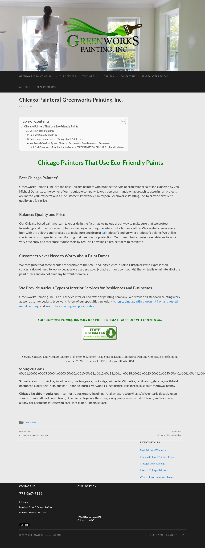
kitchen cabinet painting (127, 301)
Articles (24, 87)
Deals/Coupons (46, 87)
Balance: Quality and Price (43, 134)
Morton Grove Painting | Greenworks (34, 433)
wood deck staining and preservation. (71, 306)
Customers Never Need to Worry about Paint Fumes (57, 139)
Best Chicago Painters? (42, 130)
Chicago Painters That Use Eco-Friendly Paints (51, 126)
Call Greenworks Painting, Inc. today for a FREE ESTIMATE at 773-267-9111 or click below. (80, 147)
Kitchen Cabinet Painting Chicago (158, 456)
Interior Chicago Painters (154, 470)
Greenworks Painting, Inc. (36, 76)
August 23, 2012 (27, 106)
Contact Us (128, 76)
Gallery (109, 76)
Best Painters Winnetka (153, 450)
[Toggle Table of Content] (121, 121)
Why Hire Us (90, 76)
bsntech (42, 106)
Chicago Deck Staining (152, 463)
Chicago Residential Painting (169, 433)
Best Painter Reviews (155, 76)
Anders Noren (169, 535)
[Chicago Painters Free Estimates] (100, 339)
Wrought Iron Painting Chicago (157, 476)
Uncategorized (30, 422)
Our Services (68, 76)
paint (105, 232)
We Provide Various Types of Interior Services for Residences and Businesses (70, 143)
